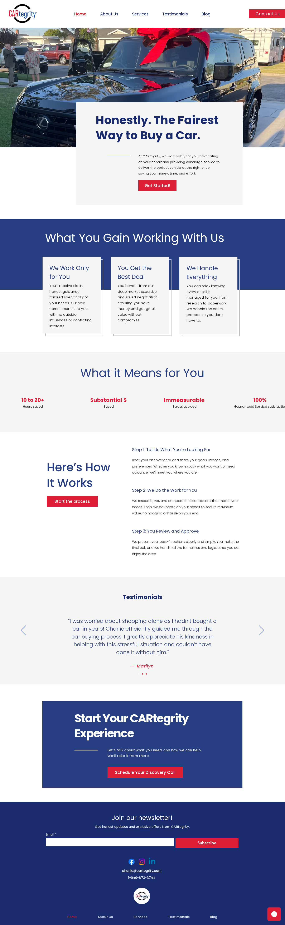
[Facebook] (131, 862)
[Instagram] (142, 862)
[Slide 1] (138, 674)
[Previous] (23, 630)
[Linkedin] (152, 862)
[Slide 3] (146, 674)
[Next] (261, 630)
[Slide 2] (142, 674)
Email (51, 834)
